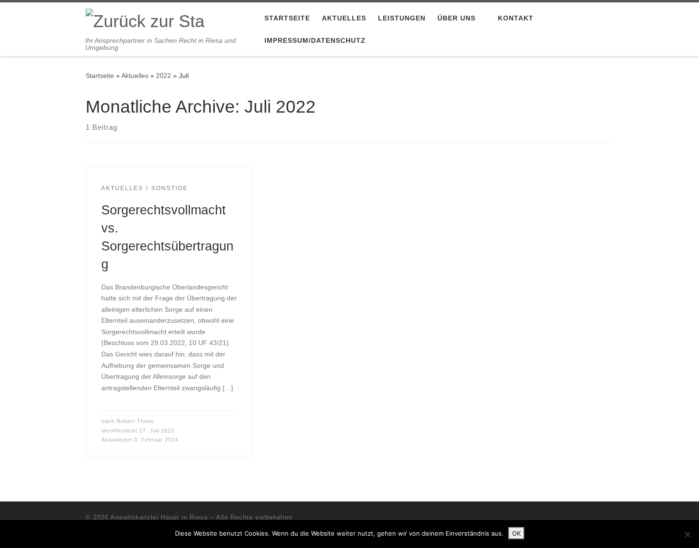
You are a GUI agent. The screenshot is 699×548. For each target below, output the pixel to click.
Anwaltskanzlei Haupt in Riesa (159, 517)
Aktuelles (134, 75)
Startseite (100, 75)
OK (516, 533)
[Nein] (687, 534)
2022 (163, 75)
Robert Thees (135, 421)
